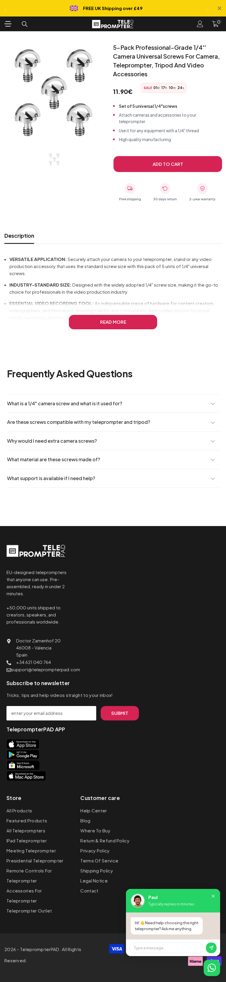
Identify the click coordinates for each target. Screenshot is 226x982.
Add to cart (166, 164)
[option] (54, 93)
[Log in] (200, 24)
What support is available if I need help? (51, 478)
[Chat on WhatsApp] (212, 968)
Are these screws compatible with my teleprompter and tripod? (78, 422)
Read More (113, 322)
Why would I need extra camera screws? (52, 441)
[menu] (7, 23)
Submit (119, 713)
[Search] (24, 24)
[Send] (211, 948)
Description (19, 235)
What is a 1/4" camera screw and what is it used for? (64, 403)
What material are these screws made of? (53, 459)
